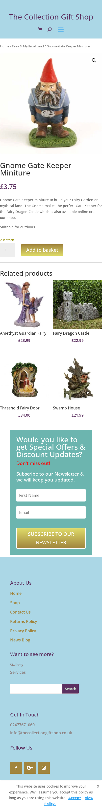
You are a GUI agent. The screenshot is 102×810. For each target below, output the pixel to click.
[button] (94, 60)
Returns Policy (23, 621)
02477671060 (22, 725)
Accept (74, 797)
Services (18, 672)
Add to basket (42, 250)
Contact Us (20, 612)
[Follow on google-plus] (30, 768)
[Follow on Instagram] (44, 768)
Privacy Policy (23, 631)
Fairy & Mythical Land (28, 46)
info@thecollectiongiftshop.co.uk (41, 732)
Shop (15, 602)
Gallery (17, 664)
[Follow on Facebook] (16, 768)
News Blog (20, 640)
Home (4, 46)
